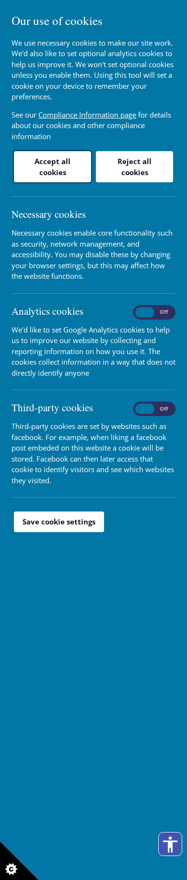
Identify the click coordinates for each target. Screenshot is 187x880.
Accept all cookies (52, 166)
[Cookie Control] (19, 861)
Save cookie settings (59, 521)
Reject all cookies (134, 166)
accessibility (170, 844)
